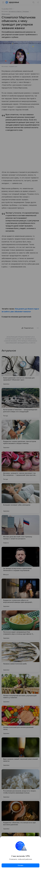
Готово (20, 865)
